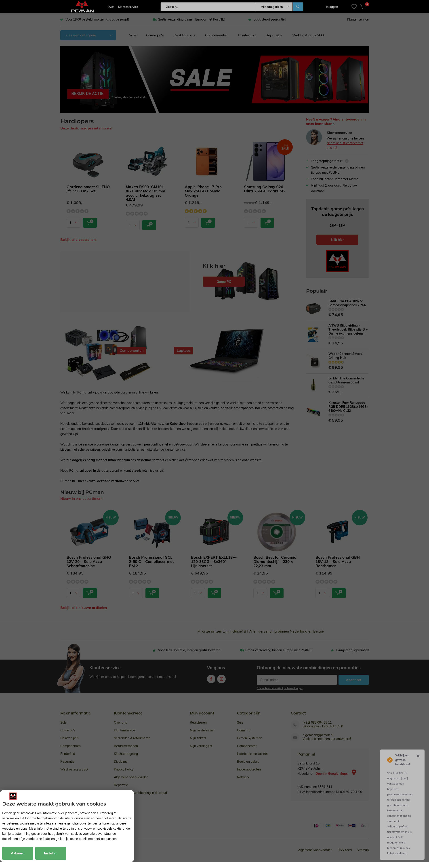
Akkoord (17, 853)
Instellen (50, 853)
